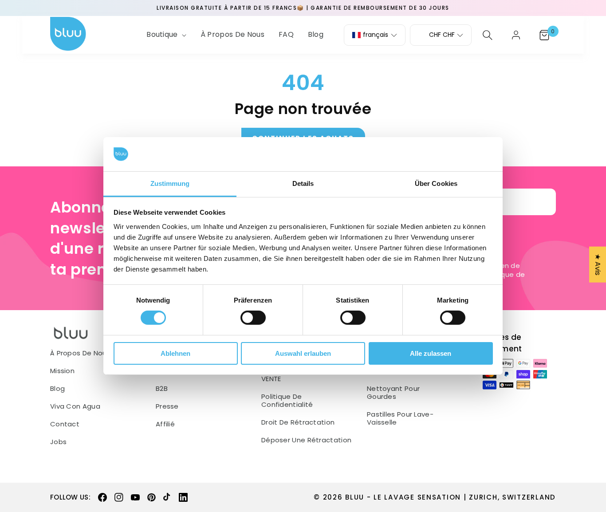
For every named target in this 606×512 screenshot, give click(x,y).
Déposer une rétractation (306, 440)
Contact (64, 424)
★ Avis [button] (598, 265)
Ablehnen (175, 353)
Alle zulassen (430, 353)
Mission (62, 371)
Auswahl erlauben (303, 353)
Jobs (58, 442)
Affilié (165, 424)
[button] (165, 35)
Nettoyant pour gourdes (393, 393)
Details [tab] (303, 183)
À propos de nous (80, 353)
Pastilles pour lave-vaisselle (400, 418)
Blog (57, 389)
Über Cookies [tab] (436, 183)
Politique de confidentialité (287, 401)
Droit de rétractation (297, 422)
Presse (167, 406)
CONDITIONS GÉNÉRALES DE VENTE (305, 375)
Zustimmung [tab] (170, 183)
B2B (162, 389)
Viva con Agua (75, 406)
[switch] (253, 318)
